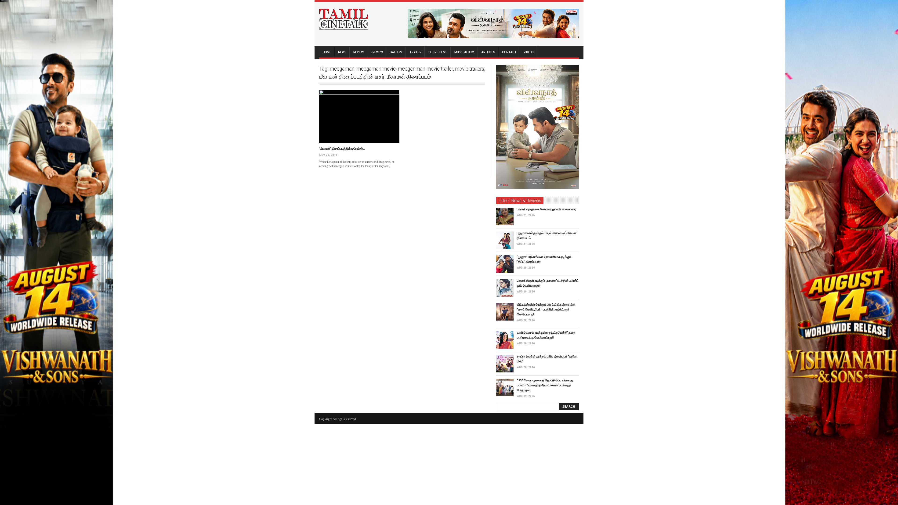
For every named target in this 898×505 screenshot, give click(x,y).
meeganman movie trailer (425, 68)
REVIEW (358, 52)
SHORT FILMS (437, 52)
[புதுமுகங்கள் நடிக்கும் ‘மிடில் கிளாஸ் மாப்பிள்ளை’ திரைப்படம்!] (505, 240)
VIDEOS (529, 52)
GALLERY (396, 52)
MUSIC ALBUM (464, 52)
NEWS (342, 52)
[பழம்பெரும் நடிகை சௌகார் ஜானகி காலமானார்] (505, 216)
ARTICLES (488, 52)
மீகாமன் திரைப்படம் (409, 76)
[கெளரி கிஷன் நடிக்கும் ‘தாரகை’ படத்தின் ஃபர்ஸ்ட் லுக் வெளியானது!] (505, 288)
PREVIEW (377, 52)
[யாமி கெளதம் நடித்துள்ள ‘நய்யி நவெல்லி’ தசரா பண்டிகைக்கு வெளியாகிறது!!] (505, 340)
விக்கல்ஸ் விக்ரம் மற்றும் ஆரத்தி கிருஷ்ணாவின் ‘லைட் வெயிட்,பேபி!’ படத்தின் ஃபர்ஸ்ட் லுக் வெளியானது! (546, 309)
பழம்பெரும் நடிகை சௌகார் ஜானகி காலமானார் (546, 209)
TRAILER (415, 52)
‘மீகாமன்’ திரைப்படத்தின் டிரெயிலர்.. (342, 148)
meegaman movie (376, 68)
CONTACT (509, 52)
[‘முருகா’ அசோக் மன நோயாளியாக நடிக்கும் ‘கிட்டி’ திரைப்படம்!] (505, 264)
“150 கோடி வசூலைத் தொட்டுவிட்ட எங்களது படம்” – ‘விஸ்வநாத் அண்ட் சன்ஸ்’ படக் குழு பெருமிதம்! (545, 385)
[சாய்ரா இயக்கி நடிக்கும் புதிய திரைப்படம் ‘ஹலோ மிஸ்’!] (505, 363)
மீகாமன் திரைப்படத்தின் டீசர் (352, 76)
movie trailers (469, 68)
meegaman (342, 68)
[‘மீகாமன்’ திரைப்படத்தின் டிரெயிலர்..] (359, 117)
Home (327, 52)
